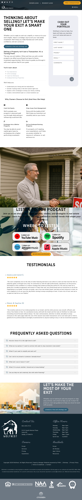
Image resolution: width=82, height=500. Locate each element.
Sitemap (65, 462)
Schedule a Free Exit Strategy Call (16, 46)
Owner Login (34, 3)
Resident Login (47, 3)
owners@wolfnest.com (58, 471)
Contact (48, 464)
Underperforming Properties (15, 78)
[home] (7, 7)
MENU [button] (75, 7)
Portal (23, 446)
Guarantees (25, 454)
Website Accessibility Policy (72, 471)
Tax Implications (12, 72)
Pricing (24, 451)
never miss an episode (41, 254)
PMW (59, 462)
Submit (72, 79)
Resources (56, 454)
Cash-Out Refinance (13, 76)
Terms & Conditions (38, 464)
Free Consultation (72, 3)
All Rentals (56, 449)
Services (24, 449)
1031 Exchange (11, 74)
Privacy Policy (74, 462)
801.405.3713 (26, 426)
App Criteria (56, 451)
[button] (2, 2)
